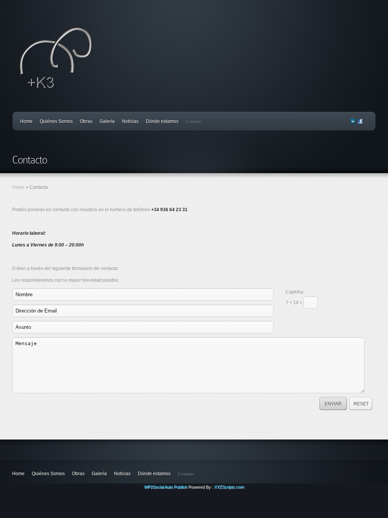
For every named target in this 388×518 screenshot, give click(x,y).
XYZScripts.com (229, 487)
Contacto (194, 121)
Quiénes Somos (56, 121)
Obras (86, 121)
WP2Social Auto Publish (165, 487)
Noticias (130, 121)
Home (26, 121)
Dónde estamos (162, 121)
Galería (107, 121)
